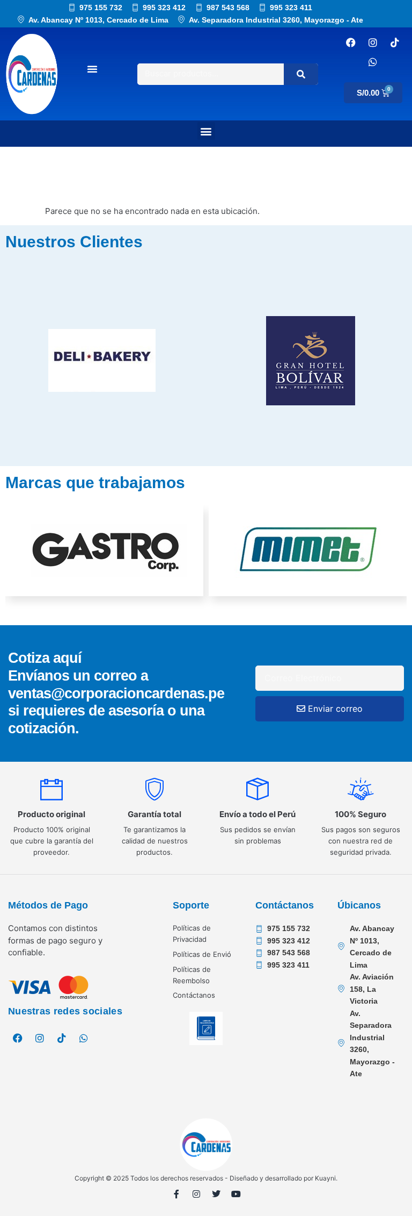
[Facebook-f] (176, 1194)
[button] (206, 131)
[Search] (301, 74)
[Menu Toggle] (92, 68)
